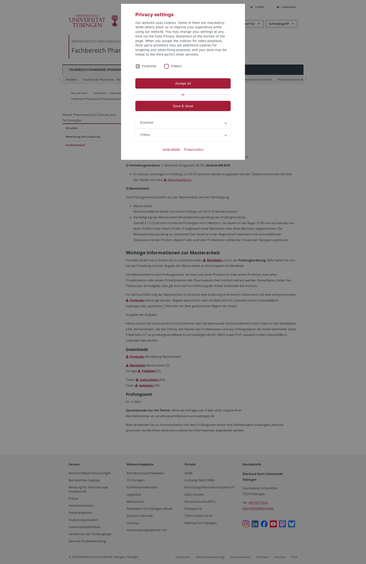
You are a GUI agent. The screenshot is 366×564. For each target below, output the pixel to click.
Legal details (171, 149)
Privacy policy (193, 149)
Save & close (183, 106)
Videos (176, 66)
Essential (149, 66)
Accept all (183, 83)
